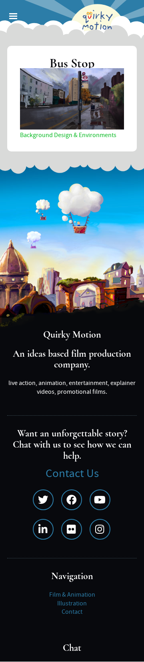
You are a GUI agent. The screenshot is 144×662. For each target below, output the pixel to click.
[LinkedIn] (43, 529)
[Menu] (13, 17)
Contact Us (72, 473)
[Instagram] (100, 529)
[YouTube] (100, 499)
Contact (72, 612)
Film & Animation (72, 595)
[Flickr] (71, 529)
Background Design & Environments (68, 135)
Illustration (72, 603)
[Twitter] (43, 499)
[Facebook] (71, 499)
